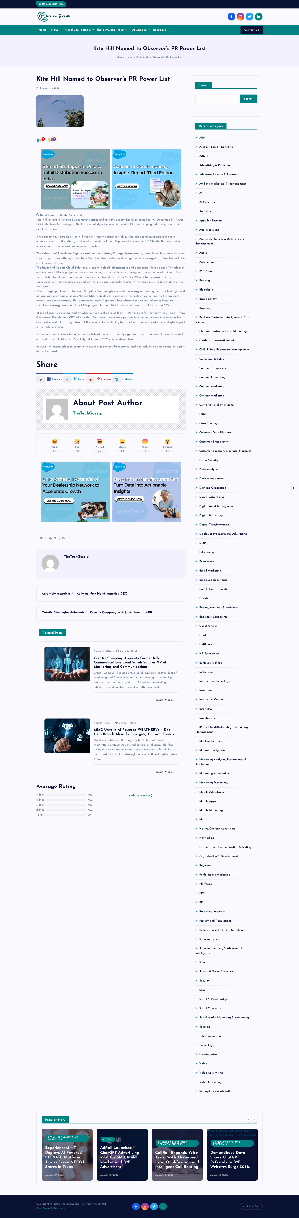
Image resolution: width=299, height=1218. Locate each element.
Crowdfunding (208, 423)
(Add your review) (140, 795)
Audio (203, 253)
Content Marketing (211, 386)
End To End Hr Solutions (215, 589)
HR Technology (209, 653)
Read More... (165, 700)
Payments (205, 865)
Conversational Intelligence (217, 405)
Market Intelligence (212, 750)
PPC (202, 893)
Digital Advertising (211, 497)
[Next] (254, 1119)
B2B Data (205, 271)
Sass (202, 962)
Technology (206, 1045)
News (54, 30)
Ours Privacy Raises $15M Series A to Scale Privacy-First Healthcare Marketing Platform (232, 1157)
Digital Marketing (211, 515)
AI (200, 193)
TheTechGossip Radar (77, 30)
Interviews (205, 709)
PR (37, 88)
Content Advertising (212, 377)
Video (203, 1063)
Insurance (205, 690)
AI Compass (140, 30)
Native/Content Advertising (217, 828)
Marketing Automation (214, 773)
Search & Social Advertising (217, 971)
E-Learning (206, 552)
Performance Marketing (214, 874)
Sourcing (204, 1026)
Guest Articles (208, 626)
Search (204, 85)
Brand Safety (208, 299)
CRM (202, 414)
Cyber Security (208, 460)
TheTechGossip (87, 413)
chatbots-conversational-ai (216, 340)
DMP (202, 543)
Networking (207, 838)
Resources (159, 30)
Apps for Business (211, 220)
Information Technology (214, 681)
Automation (207, 262)
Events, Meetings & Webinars (218, 607)
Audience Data (209, 230)
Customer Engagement (214, 441)
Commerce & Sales (211, 359)
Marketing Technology (213, 782)
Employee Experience (213, 580)
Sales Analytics (209, 939)
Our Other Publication (50, 1208)
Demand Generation (212, 488)
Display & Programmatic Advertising (223, 534)
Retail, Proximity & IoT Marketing (221, 930)
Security (204, 980)
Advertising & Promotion (215, 165)
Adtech (204, 156)
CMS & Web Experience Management (224, 349)
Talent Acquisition (210, 1036)
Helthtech (205, 644)
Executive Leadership (213, 616)
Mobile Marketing (211, 810)
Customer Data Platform (215, 432)
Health (203, 635)
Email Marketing (210, 570)
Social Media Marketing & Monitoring (224, 1017)
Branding (205, 308)
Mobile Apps (207, 801)
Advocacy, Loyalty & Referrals (219, 174)
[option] (68, 1155)
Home (43, 30)
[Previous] (248, 1119)
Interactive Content (212, 699)
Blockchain (206, 289)
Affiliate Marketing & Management (222, 183)
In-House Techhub (211, 663)
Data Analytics (209, 469)
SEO (202, 990)
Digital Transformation (214, 524)
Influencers (206, 672)
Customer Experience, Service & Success (225, 451)
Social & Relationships (213, 999)
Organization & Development (218, 856)
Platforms (205, 884)
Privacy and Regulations (215, 921)
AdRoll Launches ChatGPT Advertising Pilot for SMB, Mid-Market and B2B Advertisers (66, 1157)
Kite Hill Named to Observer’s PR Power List (155, 57)
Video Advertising (211, 1073)
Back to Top (252, 1206)
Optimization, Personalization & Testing (225, 847)
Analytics (205, 211)
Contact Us (251, 30)
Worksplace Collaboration (216, 1091)
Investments (207, 718)
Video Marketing (210, 1082)
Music (203, 819)
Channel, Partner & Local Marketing (223, 331)
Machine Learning (211, 741)
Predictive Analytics (212, 911)
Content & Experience (213, 368)
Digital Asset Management (217, 506)
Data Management (211, 478)
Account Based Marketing (216, 147)
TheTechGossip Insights (112, 30)
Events (203, 598)
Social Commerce (210, 1008)
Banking (204, 280)
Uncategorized (209, 1054)
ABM (202, 137)
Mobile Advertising (211, 792)
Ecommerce (206, 561)
